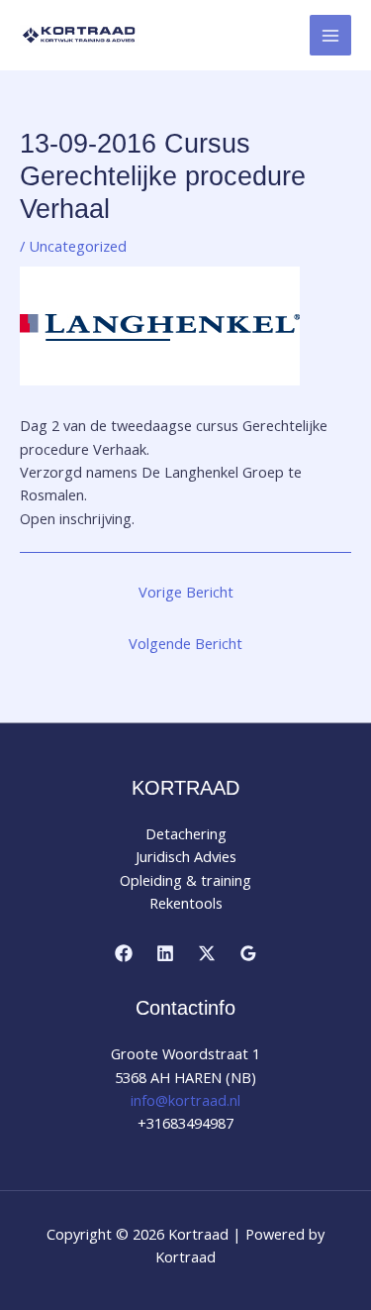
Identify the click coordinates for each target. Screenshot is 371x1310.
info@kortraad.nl (185, 1100)
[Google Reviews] (248, 953)
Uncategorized (78, 246)
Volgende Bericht (185, 643)
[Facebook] (124, 953)
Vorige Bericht (186, 591)
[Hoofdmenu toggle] (330, 35)
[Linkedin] (165, 953)
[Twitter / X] (207, 953)
